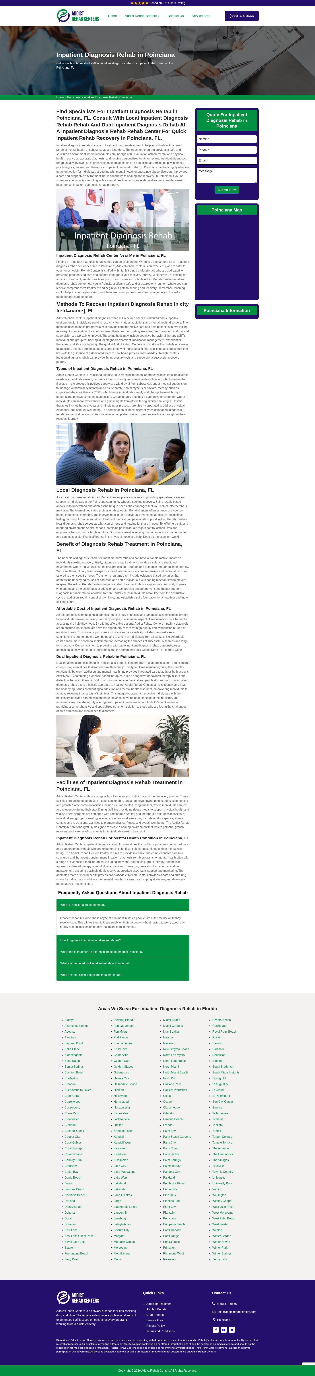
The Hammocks (222, 1154)
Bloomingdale (74, 1054)
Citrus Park (72, 1113)
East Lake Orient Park (79, 1236)
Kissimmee (121, 1160)
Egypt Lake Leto (75, 1241)
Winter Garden (221, 1236)
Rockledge (219, 1025)
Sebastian (218, 1054)
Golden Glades (123, 1066)
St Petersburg (221, 1095)
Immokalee (121, 1113)
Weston (217, 1230)
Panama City (171, 1171)
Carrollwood (72, 1101)
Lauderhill (120, 1212)
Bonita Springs (74, 1066)
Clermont (70, 1125)
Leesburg (120, 1218)
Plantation (169, 1212)
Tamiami (217, 1125)
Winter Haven (221, 1241)
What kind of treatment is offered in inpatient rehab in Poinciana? (101, 951)
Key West (120, 1148)
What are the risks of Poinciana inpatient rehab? (91, 974)
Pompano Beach (174, 1224)
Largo (117, 1200)
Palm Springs (172, 1160)
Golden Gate (122, 1060)
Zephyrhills (219, 1259)
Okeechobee (171, 1107)
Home (112, 16)
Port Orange (171, 1236)
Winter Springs (222, 1253)
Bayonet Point (74, 1043)
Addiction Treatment (159, 1303)
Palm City (169, 1142)
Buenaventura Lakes (78, 1090)
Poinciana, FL (226, 1319)
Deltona (70, 1212)
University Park (222, 1183)
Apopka (70, 1031)
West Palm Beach (224, 1218)
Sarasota (218, 1049)
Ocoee (167, 1101)
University (218, 1177)
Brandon (70, 1084)
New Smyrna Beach (176, 1049)
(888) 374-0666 (242, 16)
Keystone (120, 1154)
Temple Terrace (222, 1142)
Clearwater (72, 1119)
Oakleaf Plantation (175, 1090)
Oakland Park (172, 1084)
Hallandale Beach (125, 1084)
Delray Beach (73, 1206)
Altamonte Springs (76, 1025)
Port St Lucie (171, 1241)
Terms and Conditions (160, 1331)
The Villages (220, 1160)
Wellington (219, 1195)
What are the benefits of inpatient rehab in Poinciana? (94, 963)
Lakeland (120, 1183)
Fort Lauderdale (124, 1025)
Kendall (119, 1136)
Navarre (168, 1043)
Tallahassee (220, 1113)
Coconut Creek (74, 1130)
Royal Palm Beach (224, 1031)
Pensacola (170, 1189)
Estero (69, 1247)
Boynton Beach (74, 1072)
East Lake (71, 1230)
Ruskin (216, 1037)
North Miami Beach (175, 1072)
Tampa (216, 1130)
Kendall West (122, 1142)
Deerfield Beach (75, 1195)
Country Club (73, 1160)
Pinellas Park (171, 1200)
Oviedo (167, 1125)
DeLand (70, 1200)
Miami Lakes (171, 1031)
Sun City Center (222, 1101)
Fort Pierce (121, 1037)
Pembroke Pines (174, 1183)
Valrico (216, 1189)
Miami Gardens (173, 1025)
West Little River (223, 1206)
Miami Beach (171, 1019)
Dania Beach (73, 1177)
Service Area (201, 16)
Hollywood (121, 1095)
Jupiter (118, 1125)
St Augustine (220, 1084)
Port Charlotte (172, 1230)
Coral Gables (73, 1142)
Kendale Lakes (123, 1130)
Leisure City (121, 1230)
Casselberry (72, 1107)
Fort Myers (120, 1031)
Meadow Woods (124, 1241)
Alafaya (69, 1019)
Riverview (169, 1259)
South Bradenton (223, 1066)
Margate (119, 1236)
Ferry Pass (72, 1259)
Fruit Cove (120, 1049)
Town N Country (222, 1171)
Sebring (217, 1060)
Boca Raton (72, 1060)
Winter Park (220, 1247)
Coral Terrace (73, 1154)
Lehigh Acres (122, 1224)
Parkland (169, 1177)
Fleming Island (123, 1019)
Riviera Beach (221, 1019)
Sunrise (217, 1107)
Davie (68, 1183)
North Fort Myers (174, 1054)
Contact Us (176, 16)
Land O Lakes (123, 1195)
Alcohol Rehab (156, 1309)
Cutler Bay (71, 1171)
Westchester (220, 1224)
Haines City (121, 1078)
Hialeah (119, 1090)
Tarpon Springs (222, 1136)
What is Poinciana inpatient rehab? (83, 904)
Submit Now (227, 190)
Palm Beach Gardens (177, 1136)
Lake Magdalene (124, 1171)
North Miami (171, 1066)
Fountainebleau (124, 1043)
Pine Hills (169, 1195)
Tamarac (217, 1119)
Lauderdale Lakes (125, 1206)
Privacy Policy (155, 1325)
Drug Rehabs (155, 1314)
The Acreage (220, 1148)
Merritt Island (122, 1253)
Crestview (71, 1165)
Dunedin (70, 1224)
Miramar (168, 1037)
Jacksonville (122, 1119)
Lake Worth (121, 1177)
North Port (169, 1078)
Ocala (167, 1095)
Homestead (121, 1101)
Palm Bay (169, 1130)
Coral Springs (73, 1148)
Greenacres (121, 1072)
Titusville (218, 1165)
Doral (68, 1218)
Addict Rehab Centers (141, 16)
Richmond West (173, 1253)
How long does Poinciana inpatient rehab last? (90, 940)
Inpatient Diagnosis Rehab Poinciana (107, 97)
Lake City (120, 1165)
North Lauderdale (174, 1060)
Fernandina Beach (77, 1253)
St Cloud (218, 1090)
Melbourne (121, 1247)
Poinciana (73, 97)
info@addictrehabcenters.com (237, 1311)
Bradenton (71, 1078)
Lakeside (120, 1189)
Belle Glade (72, 1049)
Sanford (217, 1043)
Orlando (168, 1113)
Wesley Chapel (222, 1200)
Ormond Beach (173, 1119)
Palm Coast (170, 1148)
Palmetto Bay (171, 1165)
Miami (118, 1259)
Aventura (70, 1037)
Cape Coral (72, 1095)
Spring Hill (219, 1078)
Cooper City (72, 1136)
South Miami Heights (225, 1072)
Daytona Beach (75, 1189)
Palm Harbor (171, 1154)
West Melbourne (223, 1212)
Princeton (169, 1247)
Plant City (169, 1206)
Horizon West (122, 1107)
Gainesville (121, 1054)
